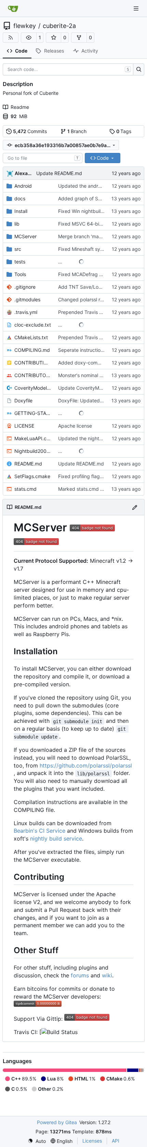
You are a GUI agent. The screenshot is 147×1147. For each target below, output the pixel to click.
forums (80, 975)
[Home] (13, 8)
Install (20, 211)
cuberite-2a (59, 26)
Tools (20, 274)
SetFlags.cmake (32, 476)
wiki (107, 975)
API (115, 1141)
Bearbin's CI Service (39, 830)
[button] (29, 37)
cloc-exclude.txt (32, 325)
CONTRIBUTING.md (32, 362)
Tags (124, 131)
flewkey (24, 26)
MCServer (25, 236)
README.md (28, 464)
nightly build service (56, 838)
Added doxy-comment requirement (97, 362)
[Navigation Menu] (137, 8)
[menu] (37, 1141)
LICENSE (24, 426)
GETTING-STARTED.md (32, 413)
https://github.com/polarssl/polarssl (86, 765)
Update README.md (59, 173)
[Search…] (138, 69)
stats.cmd (25, 489)
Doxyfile (23, 400)
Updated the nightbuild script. (91, 438)
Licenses (92, 1141)
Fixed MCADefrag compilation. (92, 274)
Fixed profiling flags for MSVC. (92, 476)
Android (23, 186)
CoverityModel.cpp (32, 388)
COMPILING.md (32, 350)
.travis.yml (25, 312)
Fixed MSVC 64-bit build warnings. (97, 224)
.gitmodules (27, 299)
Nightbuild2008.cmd (32, 451)
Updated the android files (86, 186)
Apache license (75, 426)
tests (19, 261)
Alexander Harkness (24, 173)
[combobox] (42, 158)
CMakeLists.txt (31, 337)
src (17, 249)
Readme (20, 107)
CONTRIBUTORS (32, 375)
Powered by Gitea (57, 1122)
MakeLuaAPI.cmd (32, 438)
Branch (77, 131)
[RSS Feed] (10, 37)
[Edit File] (134, 507)
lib (16, 224)
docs (19, 198)
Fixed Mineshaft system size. (90, 249)
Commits (30, 131)
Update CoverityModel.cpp (88, 388)
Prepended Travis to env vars (91, 312)
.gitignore (25, 287)
